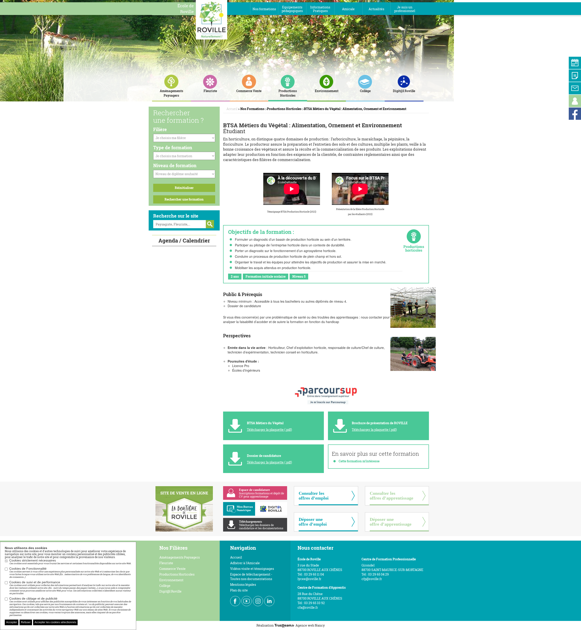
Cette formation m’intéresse (359, 461)
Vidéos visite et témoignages (252, 568)
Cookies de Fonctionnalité (69, 573)
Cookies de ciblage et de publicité (70, 607)
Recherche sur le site (175, 216)
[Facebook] (575, 114)
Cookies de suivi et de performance (70, 587)
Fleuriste (166, 563)
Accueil (236, 557)
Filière (160, 129)
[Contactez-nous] (575, 88)
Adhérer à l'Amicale (245, 563)
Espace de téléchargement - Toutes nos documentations (251, 576)
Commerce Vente (172, 568)
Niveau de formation (175, 165)
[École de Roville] (211, 19)
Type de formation (172, 147)
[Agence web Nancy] (284, 625)
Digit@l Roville (170, 591)
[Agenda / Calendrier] (575, 63)
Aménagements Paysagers (179, 557)
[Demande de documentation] (575, 75)
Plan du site (239, 590)
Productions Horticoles (176, 574)
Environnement (171, 580)
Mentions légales (243, 584)
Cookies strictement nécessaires (70, 562)
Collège (164, 585)
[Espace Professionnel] (575, 101)
